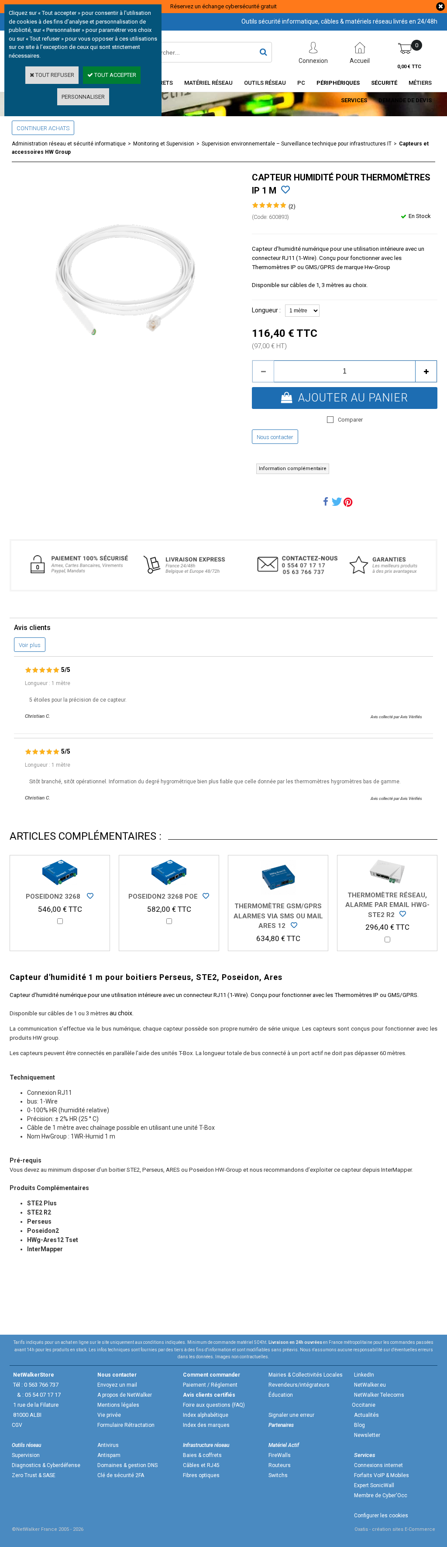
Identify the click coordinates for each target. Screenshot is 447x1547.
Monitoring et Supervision (163, 144)
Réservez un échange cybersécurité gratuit (223, 6)
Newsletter (367, 1435)
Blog (359, 1425)
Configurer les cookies (381, 1515)
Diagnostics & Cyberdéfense (46, 1465)
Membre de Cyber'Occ (380, 1495)
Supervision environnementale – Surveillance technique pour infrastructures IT (297, 144)
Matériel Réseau (208, 83)
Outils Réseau (265, 83)
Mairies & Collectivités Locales (305, 1375)
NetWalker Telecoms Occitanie (378, 1400)
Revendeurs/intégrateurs (299, 1385)
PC (301, 83)
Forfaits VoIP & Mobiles (381, 1475)
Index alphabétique (205, 1415)
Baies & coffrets (202, 1455)
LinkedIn (364, 1375)
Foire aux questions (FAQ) (214, 1405)
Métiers (420, 83)
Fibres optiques (201, 1475)
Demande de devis (405, 100)
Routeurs (279, 1465)
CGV (17, 1425)
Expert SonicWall (374, 1485)
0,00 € (409, 66)
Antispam (108, 1455)
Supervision (26, 1455)
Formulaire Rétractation (126, 1425)
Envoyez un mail (117, 1385)
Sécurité (384, 83)
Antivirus (108, 1445)
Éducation (280, 1395)
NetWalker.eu (370, 1385)
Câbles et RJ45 (201, 1465)
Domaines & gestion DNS (127, 1465)
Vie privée (109, 1415)
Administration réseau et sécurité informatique (69, 144)
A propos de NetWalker (124, 1395)
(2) (292, 206)
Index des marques (206, 1425)
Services (354, 100)
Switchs (278, 1475)
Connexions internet (378, 1465)
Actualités (366, 1415)
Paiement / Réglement (210, 1385)
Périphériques (338, 83)
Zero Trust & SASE (33, 1475)
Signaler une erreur (291, 1415)
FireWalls (279, 1455)
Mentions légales (118, 1405)
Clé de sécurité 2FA (120, 1475)
